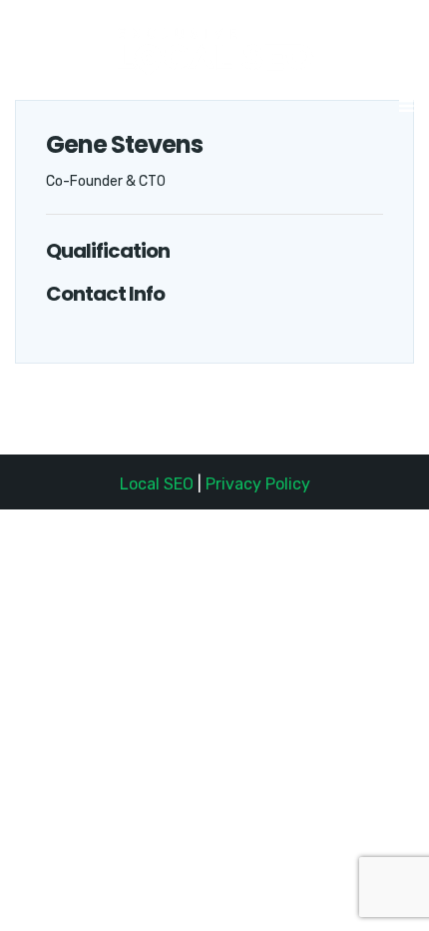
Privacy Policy (258, 483)
